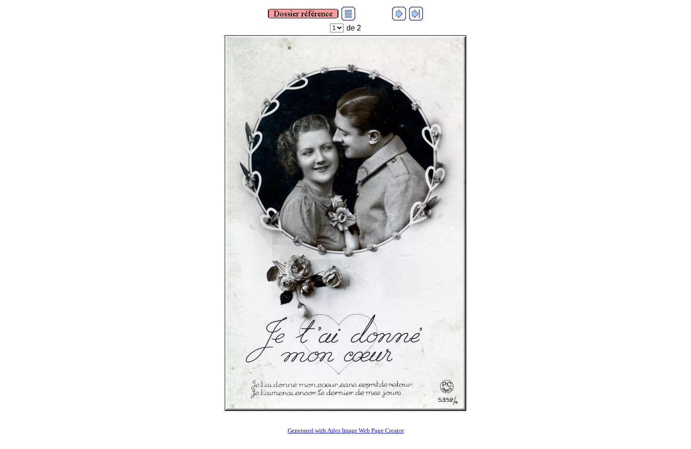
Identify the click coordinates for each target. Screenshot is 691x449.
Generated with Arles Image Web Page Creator (346, 430)
